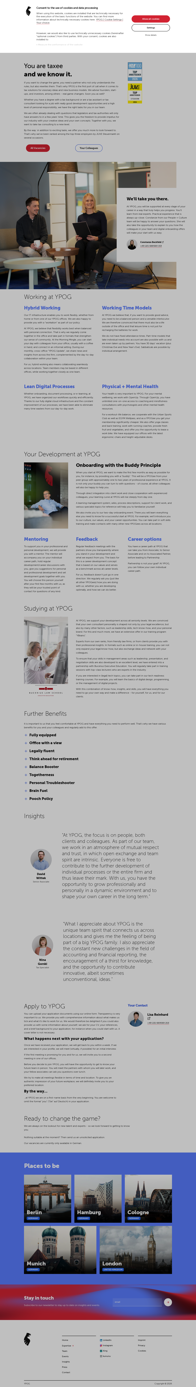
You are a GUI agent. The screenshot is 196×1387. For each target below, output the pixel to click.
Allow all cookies (150, 19)
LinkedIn (107, 1340)
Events (65, 1357)
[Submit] (168, 1302)
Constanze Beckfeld (151, 242)
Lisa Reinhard (157, 1014)
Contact (66, 1373)
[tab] (98, 735)
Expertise (66, 1346)
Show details (151, 35)
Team (64, 1351)
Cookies (142, 1351)
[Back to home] (27, 1339)
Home (65, 1340)
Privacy (141, 1346)
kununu (107, 1356)
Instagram (108, 1346)
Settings (151, 28)
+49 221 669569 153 (151, 246)
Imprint (141, 1340)
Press (64, 1367)
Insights (66, 1362)
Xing (105, 1351)
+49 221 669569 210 (158, 1023)
